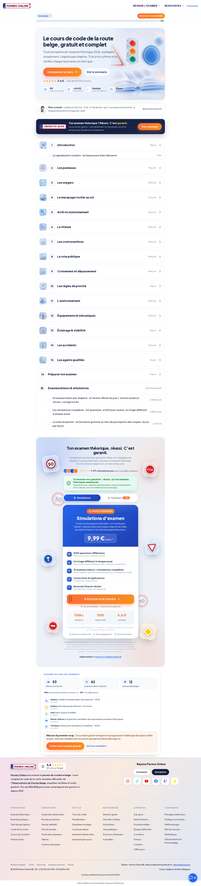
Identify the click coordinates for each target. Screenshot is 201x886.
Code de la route (19, 829)
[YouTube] (146, 781)
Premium (120, 497)
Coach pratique (80, 829)
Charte (71, 865)
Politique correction (175, 819)
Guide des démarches (52, 814)
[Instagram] (127, 781)
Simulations (84, 497)
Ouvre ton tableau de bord (108, 656)
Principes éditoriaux (175, 814)
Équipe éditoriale (142, 829)
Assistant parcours (82, 839)
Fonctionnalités (141, 824)
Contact (138, 844)
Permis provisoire (50, 819)
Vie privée (41, 865)
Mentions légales (18, 865)
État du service (172, 829)
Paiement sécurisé (56, 865)
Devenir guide (110, 814)
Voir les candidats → (97, 746)
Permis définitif (49, 824)
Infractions (108, 824)
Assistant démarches (83, 834)
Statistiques (171, 834)
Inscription (160, 772)
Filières (45, 839)
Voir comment (149, 126)
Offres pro (139, 849)
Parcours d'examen (113, 834)
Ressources (173, 5)
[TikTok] (137, 781)
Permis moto (17, 839)
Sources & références (114, 883)
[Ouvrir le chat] (192, 877)
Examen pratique (19, 819)
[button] (100, 145)
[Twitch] (165, 781)
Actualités (108, 839)
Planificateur (78, 819)
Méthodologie (172, 824)
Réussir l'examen (145, 5)
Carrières (139, 834)
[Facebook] (156, 781)
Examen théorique (20, 814)
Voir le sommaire (97, 71)
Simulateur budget (81, 824)
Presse (137, 839)
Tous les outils (79, 814)
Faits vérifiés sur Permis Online (90, 883)
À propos (138, 814)
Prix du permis (48, 829)
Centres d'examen (50, 844)
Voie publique (110, 829)
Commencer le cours (60, 71)
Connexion (192, 6)
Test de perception (20, 824)
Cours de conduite (20, 834)
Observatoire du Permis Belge (173, 841)
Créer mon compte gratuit (65, 745)
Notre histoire (141, 819)
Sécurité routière (111, 819)
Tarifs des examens (51, 834)
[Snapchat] (175, 781)
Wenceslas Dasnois (181, 865)
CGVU (31, 865)
